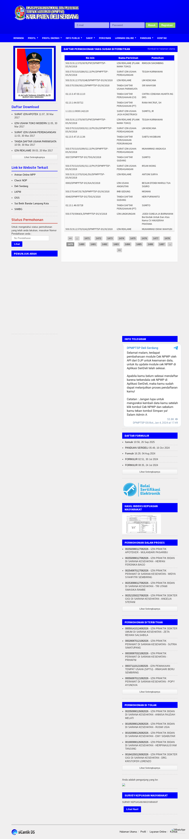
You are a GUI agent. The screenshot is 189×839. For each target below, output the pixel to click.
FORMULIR (131, 459)
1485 (139, 244)
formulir (129, 442)
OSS (17, 197)
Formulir (129, 453)
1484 (127, 244)
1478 (167, 238)
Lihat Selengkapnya (34, 157)
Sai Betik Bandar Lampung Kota (31, 203)
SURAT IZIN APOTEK (26, 114)
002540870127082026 (136, 570)
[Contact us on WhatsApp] (178, 829)
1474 (121, 238)
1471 (87, 238)
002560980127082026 (136, 549)
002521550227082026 (136, 595)
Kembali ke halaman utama (161, 49)
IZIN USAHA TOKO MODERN (30, 123)
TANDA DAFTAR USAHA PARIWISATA (35, 141)
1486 (150, 244)
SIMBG (18, 209)
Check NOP (20, 180)
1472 (98, 238)
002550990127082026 (136, 558)
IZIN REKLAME (22, 150)
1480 (81, 244)
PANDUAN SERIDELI (136, 447)
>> (119, 250)
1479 (70, 244)
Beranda (18, 38)
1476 (144, 238)
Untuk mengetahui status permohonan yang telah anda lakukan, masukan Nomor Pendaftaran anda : (33, 230)
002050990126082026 (136, 711)
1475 (132, 238)
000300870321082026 (136, 653)
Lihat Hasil (132, 809)
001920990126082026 (136, 732)
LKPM (17, 191)
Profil (143, 831)
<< (70, 238)
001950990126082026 (136, 723)
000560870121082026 (136, 678)
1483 (116, 244)
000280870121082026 (136, 640)
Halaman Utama (128, 831)
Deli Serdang (21, 186)
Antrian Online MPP (25, 174)
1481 (93, 244)
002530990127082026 (136, 583)
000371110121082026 (136, 666)
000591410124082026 (136, 628)
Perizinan (105, 38)
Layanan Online (158, 831)
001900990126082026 (136, 742)
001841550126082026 (136, 754)
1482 (104, 244)
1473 (110, 238)
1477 (155, 238)
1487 (161, 244)
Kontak (162, 38)
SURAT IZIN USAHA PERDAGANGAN (35, 132)
